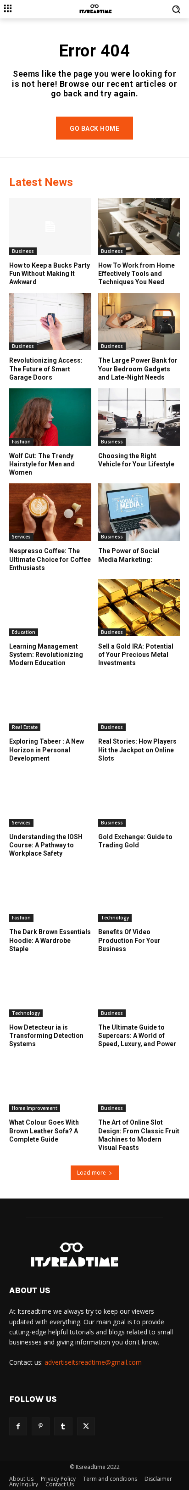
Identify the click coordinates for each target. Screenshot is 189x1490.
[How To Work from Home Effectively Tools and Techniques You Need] (139, 226)
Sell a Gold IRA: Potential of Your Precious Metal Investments (135, 655)
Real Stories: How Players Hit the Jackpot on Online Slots (137, 750)
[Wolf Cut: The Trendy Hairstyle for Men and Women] (50, 417)
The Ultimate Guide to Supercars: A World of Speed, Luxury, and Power (137, 1035)
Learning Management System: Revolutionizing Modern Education (46, 655)
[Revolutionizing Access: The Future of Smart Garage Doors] (50, 321)
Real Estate (25, 727)
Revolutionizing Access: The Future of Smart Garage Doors (46, 369)
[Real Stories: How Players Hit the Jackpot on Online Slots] (139, 702)
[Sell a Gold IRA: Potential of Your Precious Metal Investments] (139, 607)
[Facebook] (18, 1426)
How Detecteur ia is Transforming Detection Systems (46, 1035)
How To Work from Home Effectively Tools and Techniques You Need (136, 274)
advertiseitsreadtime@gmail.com (93, 1362)
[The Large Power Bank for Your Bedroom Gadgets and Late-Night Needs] (139, 321)
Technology (115, 917)
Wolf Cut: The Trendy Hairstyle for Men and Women (42, 464)
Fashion (21, 441)
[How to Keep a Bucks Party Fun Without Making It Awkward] (50, 226)
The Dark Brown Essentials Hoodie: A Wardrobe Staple (50, 940)
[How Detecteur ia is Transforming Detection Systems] (50, 988)
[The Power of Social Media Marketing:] (139, 512)
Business (23, 251)
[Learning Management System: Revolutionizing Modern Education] (50, 607)
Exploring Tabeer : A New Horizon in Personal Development (46, 750)
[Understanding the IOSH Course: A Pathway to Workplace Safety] (50, 798)
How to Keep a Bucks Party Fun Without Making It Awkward (49, 274)
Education (23, 632)
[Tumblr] (63, 1426)
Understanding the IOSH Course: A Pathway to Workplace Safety (46, 845)
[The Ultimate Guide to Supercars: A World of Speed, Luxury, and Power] (139, 988)
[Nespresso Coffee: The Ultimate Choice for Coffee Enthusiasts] (50, 512)
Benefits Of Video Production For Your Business (129, 940)
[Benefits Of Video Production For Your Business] (139, 893)
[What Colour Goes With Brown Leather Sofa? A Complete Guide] (50, 1083)
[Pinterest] (41, 1426)
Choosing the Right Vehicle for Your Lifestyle (136, 460)
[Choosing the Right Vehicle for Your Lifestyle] (139, 417)
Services (21, 536)
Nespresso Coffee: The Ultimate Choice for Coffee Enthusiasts (50, 559)
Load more (91, 1172)
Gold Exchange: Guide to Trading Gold (135, 841)
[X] (86, 1426)
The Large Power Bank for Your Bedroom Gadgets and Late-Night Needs (138, 369)
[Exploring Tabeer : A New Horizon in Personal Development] (50, 702)
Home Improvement (34, 1108)
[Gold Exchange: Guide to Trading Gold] (139, 798)
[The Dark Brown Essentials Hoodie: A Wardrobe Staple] (50, 893)
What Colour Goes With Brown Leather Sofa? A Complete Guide (44, 1131)
